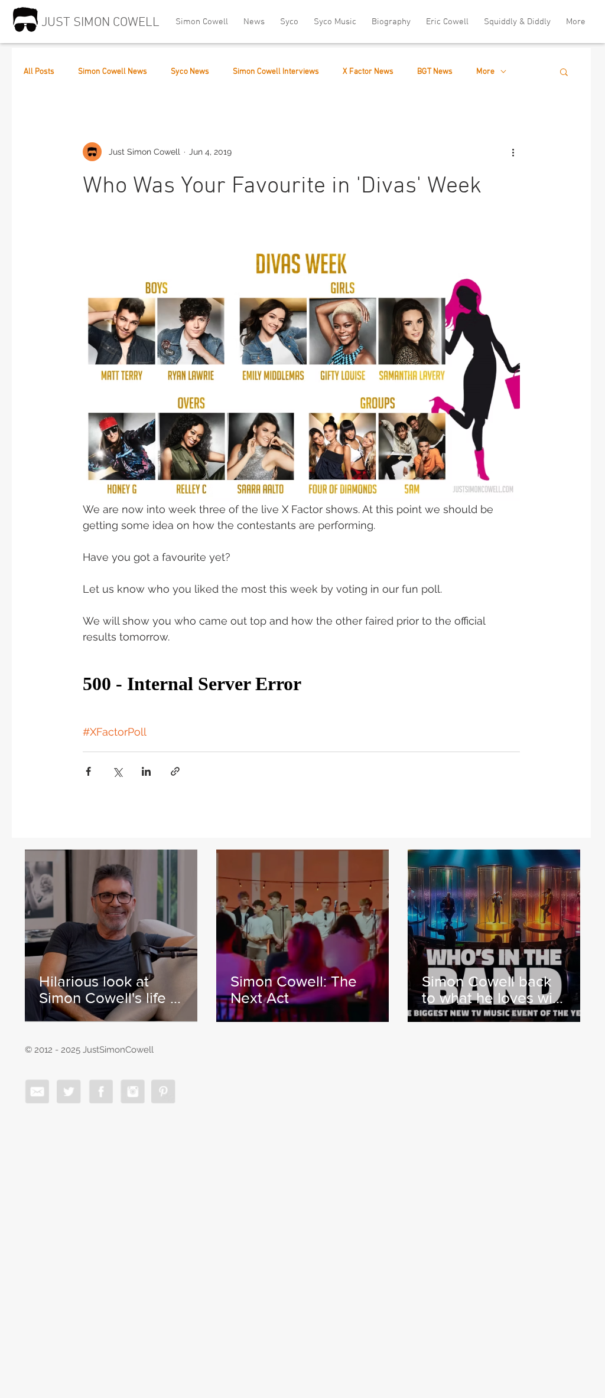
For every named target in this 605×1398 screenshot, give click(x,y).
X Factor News (368, 72)
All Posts (39, 72)
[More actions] (513, 152)
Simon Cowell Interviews (276, 72)
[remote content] (301, 684)
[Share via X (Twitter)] (117, 771)
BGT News (435, 72)
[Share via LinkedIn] (146, 771)
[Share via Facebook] (88, 771)
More (485, 72)
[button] (564, 71)
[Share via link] (175, 771)
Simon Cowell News (112, 72)
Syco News (190, 72)
